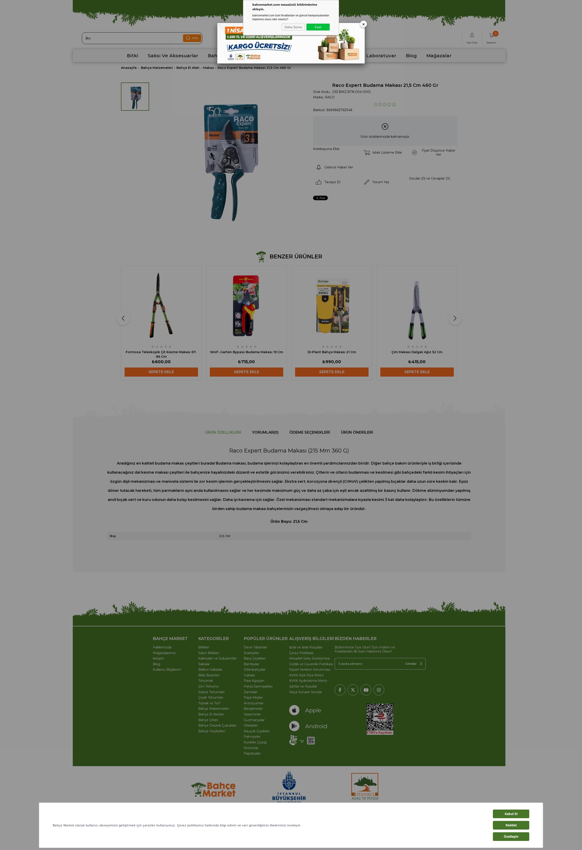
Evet (318, 27)
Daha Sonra (293, 27)
